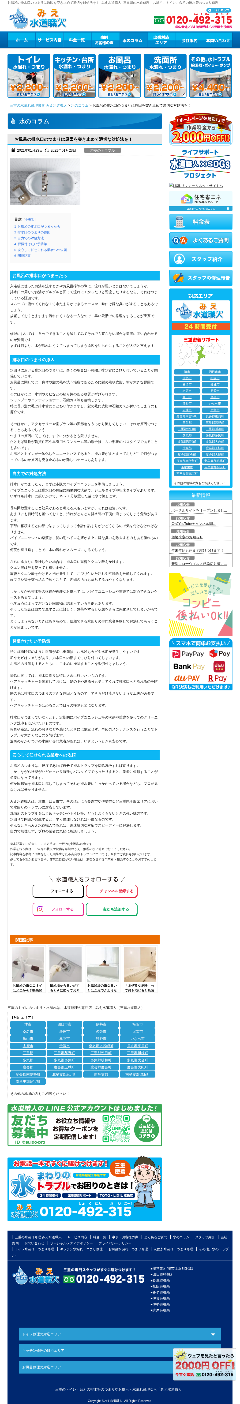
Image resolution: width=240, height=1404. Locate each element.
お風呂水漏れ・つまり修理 (128, 1249)
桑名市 (28, 1031)
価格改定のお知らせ (187, 537)
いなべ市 (138, 1039)
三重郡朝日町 (101, 1053)
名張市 (101, 1031)
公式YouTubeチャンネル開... (193, 524)
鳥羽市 (64, 1039)
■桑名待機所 (160, 1292)
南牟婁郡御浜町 (137, 1074)
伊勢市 (101, 1024)
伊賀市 (64, 1046)
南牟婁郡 (101, 1074)
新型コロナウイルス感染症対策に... (199, 564)
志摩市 (28, 1046)
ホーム (21, 39)
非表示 (29, 219)
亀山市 (28, 1039)
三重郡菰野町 (64, 1053)
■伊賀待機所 (160, 1298)
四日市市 (64, 1024)
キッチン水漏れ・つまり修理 (81, 1249)
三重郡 (28, 1053)
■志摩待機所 (160, 1310)
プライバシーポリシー (115, 1243)
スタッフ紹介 (205, 1237)
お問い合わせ (218, 39)
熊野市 (101, 1039)
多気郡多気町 (64, 1060)
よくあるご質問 (155, 1237)
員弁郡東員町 (137, 1046)
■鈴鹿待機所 (160, 1280)
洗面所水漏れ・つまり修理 (173, 1249)
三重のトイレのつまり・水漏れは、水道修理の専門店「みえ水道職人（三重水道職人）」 (78, 1008)
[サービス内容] (41, 39)
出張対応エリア (162, 39)
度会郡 (28, 1067)
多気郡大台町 (137, 1060)
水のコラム (134, 39)
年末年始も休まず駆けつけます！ (197, 550)
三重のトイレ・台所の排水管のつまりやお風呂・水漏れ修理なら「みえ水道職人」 (120, 1389)
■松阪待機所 (160, 1286)
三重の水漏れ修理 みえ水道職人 (38, 1237)
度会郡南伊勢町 (28, 1074)
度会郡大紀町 (137, 1067)
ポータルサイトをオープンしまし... (199, 510)
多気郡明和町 (101, 1060)
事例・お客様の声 (106, 39)
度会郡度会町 (101, 1067)
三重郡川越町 (137, 1053)
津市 (27, 1024)
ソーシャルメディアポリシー (71, 1243)
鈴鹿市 (64, 1031)
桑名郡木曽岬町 (101, 1046)
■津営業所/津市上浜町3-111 (171, 1268)
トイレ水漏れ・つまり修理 (34, 1249)
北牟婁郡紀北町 (64, 1074)
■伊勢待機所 (160, 1304)
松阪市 (137, 1024)
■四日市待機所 (162, 1274)
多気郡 (28, 1060)
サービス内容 (49, 39)
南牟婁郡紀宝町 (28, 1081)
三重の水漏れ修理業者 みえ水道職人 (38, 105)
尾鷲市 (137, 1031)
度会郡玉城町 (64, 1067)
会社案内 (190, 39)
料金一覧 (78, 39)
